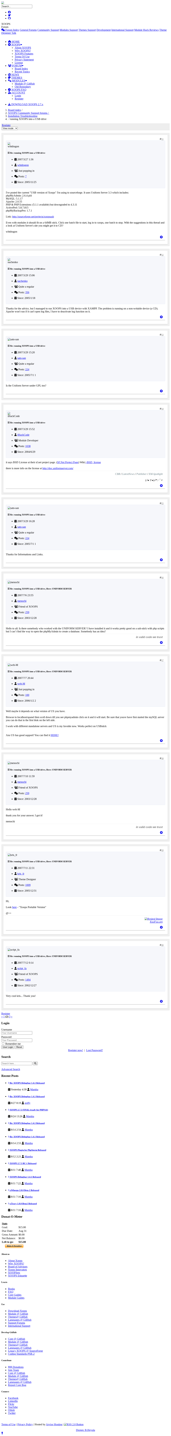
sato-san (21, 358)
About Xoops (15, 1260)
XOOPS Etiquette (17, 1275)
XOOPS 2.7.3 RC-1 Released (22, 1163)
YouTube (13, 1407)
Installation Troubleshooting (22, 116)
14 (162, 409)
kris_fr (20, 873)
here (14, 907)
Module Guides (16, 1297)
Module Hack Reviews (146, 30)
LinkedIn (13, 1401)
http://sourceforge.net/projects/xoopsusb (33, 216)
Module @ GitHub (25, 83)
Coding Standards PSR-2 (21, 1353)
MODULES (18, 80)
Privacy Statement (24, 59)
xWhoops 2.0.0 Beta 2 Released (24, 1190)
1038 (28, 446)
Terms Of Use (22, 56)
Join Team (13, 1370)
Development (104, 30)
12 (162, 255)
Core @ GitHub (16, 1338)
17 (162, 660)
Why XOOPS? (23, 50)
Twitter (12, 1413)
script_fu (22, 968)
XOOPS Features (24, 53)
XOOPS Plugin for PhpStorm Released (27, 1150)
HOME (15, 41)
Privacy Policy (25, 1424)
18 (162, 758)
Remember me (13, 1043)
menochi (21, 600)
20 (162, 945)
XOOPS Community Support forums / (28, 113)
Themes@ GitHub (18, 1316)
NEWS (15, 74)
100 (27, 695)
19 (162, 850)
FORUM (16, 65)
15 (162, 503)
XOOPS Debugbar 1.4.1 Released (25, 1177)
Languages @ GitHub (19, 1319)
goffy (27, 1103)
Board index (14, 110)
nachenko (22, 281)
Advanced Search (10, 1069)
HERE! (55, 735)
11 (162, 139)
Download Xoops (17, 1310)
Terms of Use (8, 1424)
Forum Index (12, 30)
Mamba (34, 1089)
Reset (19, 1047)
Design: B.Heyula (85, 1430)
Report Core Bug (17, 1385)
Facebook (13, 1398)
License (19, 62)
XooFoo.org (156, 921)
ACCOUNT (18, 92)
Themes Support (87, 30)
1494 (28, 979)
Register (19, 98)
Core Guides (14, 1294)
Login (18, 95)
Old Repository (23, 86)
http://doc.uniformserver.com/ (57, 468)
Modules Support (69, 30)
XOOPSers (14, 1272)
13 (162, 335)
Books (11, 1288)
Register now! (75, 1050)
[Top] (161, 237)
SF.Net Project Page (67, 462)
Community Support (48, 30)
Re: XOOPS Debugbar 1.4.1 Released (27, 1083)
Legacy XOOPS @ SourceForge (25, 1350)
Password (6, 1037)
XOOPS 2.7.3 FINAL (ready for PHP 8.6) (28, 1110)
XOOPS (15, 44)
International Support (122, 30)
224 (27, 369)
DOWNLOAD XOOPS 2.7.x (27, 104)
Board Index (21, 68)
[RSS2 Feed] (73, 1424)
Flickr (11, 1404)
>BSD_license (93, 462)
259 (27, 612)
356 (27, 292)
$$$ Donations (16, 1367)
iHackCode (23, 434)
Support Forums (16, 1322)
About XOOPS (23, 47)
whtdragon (23, 165)
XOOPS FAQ (18, 89)
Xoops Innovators (17, 1269)
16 (162, 577)
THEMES (16, 77)
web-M (21, 683)
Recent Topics (22, 71)
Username (6, 1029)
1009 (28, 885)
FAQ (10, 1291)
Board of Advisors (17, 1266)
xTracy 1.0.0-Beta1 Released (23, 1203)
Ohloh (11, 1410)
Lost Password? (94, 1050)
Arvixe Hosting (54, 1424)
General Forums (28, 30)
